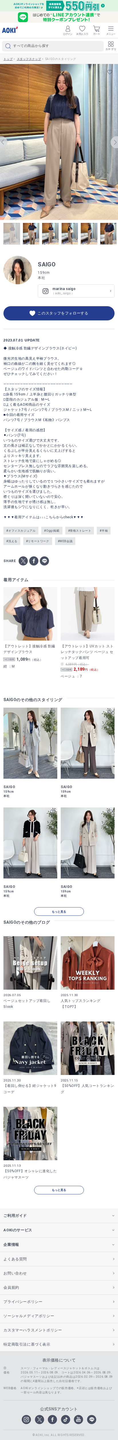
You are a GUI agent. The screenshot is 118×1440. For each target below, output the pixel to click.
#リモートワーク (37, 541)
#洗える (11, 541)
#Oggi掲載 (51, 530)
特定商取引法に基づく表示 (26, 1344)
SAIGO (47, 264)
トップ (8, 59)
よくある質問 (15, 1259)
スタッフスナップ (29, 59)
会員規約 (11, 1287)
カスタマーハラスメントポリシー (32, 1330)
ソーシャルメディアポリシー (28, 1316)
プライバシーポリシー (22, 1302)
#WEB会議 (65, 541)
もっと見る (59, 911)
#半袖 (104, 530)
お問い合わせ (15, 1273)
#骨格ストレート (79, 530)
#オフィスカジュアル (21, 530)
